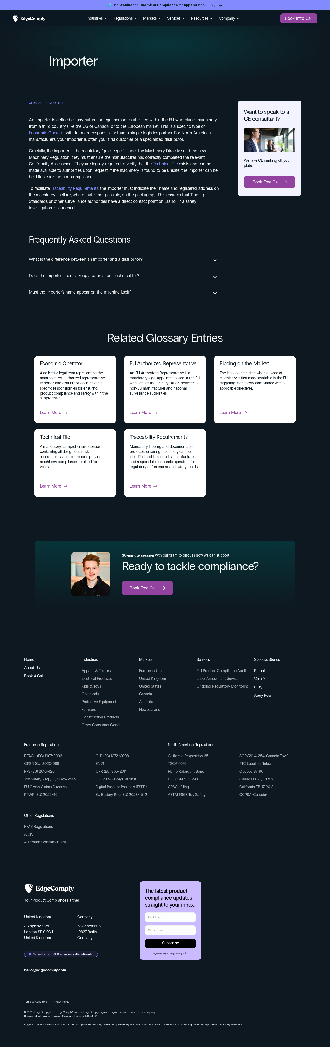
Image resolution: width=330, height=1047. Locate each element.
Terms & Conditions (35, 1001)
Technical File (165, 164)
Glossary (36, 103)
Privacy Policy (182, 953)
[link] (75, 413)
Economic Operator (47, 133)
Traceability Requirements (74, 188)
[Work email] (170, 917)
